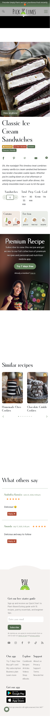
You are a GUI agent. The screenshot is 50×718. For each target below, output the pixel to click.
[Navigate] (46, 11)
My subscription (13, 668)
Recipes (26, 664)
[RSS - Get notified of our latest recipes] (42, 642)
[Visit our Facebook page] (22, 642)
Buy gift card (12, 664)
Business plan (12, 671)
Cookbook (27, 661)
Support (37, 668)
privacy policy (35, 635)
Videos (26, 671)
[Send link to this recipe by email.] (36, 158)
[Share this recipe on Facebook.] (3, 158)
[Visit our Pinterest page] (29, 642)
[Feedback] (6, 709)
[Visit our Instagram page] (15, 642)
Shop (25, 675)
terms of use (22, 635)
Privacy (36, 664)
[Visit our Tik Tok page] (35, 642)
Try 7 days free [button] (25, 266)
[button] (25, 3)
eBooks (26, 678)
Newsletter (38, 675)
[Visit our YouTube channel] (9, 642)
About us (37, 661)
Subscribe (14, 627)
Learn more (11, 675)
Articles (26, 668)
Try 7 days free (13, 661)
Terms (36, 671)
